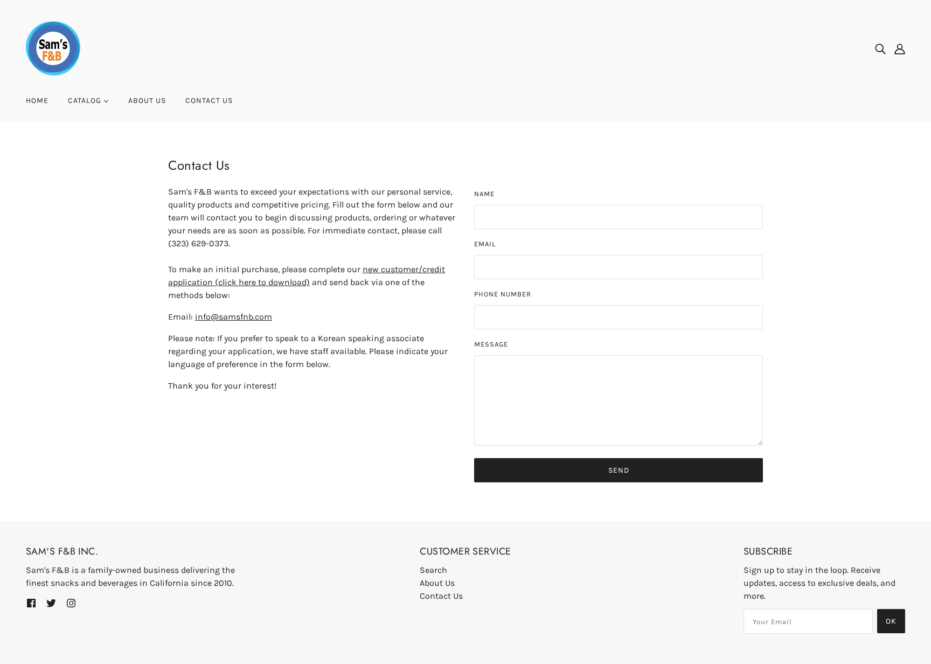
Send (618, 470)
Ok (891, 621)
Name (484, 194)
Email (485, 244)
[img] (880, 48)
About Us (437, 583)
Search (433, 570)
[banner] (53, 48)
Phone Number (502, 294)
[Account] (899, 48)
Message (491, 344)
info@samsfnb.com (233, 317)
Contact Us (441, 596)
